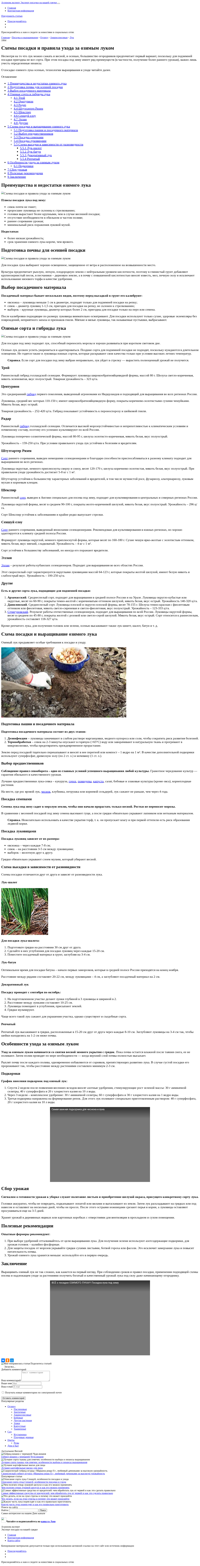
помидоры (85, 781)
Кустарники (20, 1434)
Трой (19, 97)
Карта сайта (14, 1540)
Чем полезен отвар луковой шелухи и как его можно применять (35, 1487)
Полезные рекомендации (25, 173)
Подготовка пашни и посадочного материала (46, 130)
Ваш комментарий (11, 1380)
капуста (98, 781)
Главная (12, 8)
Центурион (23, 101)
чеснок (45, 791)
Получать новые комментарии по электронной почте (33, 1392)
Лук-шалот (31, 148)
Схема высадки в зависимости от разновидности (48, 144)
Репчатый (30, 158)
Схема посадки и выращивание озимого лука (39, 126)
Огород (11, 1406)
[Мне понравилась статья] (15, 1363)
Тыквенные (20, 1429)
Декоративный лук (36, 155)
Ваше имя (6, 1383)
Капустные (20, 1426)
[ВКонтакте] (3, 1360)
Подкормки (23, 166)
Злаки (17, 1423)
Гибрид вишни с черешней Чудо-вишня (22, 1456)
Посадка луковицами (30, 140)
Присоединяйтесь (17, 21)
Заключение (17, 176)
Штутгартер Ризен (28, 108)
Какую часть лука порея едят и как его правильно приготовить (35, 1504)
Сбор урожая (17, 169)
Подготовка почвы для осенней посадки (35, 87)
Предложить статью (11, 16)
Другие (21, 123)
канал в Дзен (48, 1521)
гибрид (31, 394)
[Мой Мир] (12, 1360)
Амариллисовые (22, 1415)
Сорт (4, 458)
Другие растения (23, 1420)
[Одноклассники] (7, 1360)
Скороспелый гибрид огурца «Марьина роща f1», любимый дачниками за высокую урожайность (53, 1473)
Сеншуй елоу (25, 115)
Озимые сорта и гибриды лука (29, 94)
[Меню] (59, 3)
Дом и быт (13, 1445)
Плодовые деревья (23, 1437)
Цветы (11, 1440)
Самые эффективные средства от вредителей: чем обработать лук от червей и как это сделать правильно (57, 1493)
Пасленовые (20, 1409)
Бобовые (18, 1417)
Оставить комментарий (13, 1398)
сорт (22, 497)
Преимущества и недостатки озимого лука (37, 83)
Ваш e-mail (7, 1386)
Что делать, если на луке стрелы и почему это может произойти (35, 1498)
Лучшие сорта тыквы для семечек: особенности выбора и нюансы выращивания (44, 1462)
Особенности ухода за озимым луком (33, 162)
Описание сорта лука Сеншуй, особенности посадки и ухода (33, 1482)
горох (72, 781)
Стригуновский (18, 611)
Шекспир (22, 112)
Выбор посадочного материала (29, 90)
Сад (10, 1431)
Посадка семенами (28, 137)
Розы (16, 1443)
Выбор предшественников (33, 133)
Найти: (5, 1510)
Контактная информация (21, 10)
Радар (20, 105)
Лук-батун (30, 151)
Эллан (20, 119)
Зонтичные (20, 1412)
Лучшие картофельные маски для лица (22, 1468)
